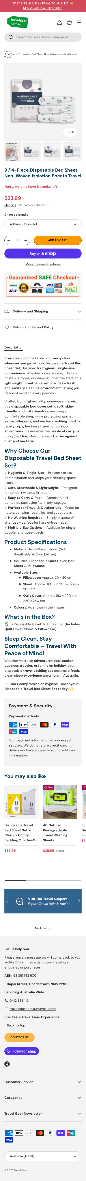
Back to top (43, 928)
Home (7, 51)
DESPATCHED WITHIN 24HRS (42, 8)
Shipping (10, 205)
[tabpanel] (43, 523)
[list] (43, 101)
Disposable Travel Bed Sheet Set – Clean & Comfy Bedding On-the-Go (20, 832)
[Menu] (79, 22)
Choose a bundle (16, 214)
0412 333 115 (19, 1000)
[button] (69, 22)
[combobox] (43, 37)
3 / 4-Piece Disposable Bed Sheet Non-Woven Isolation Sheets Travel (40, 56)
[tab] (13, 347)
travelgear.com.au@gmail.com (32, 1009)
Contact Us (19, 1037)
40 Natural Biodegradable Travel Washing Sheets (55, 832)
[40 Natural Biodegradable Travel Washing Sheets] (60, 802)
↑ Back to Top (14, 1025)
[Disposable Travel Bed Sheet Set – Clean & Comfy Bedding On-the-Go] (21, 802)
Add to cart (57, 240)
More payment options (43, 264)
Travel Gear (20, 1170)
